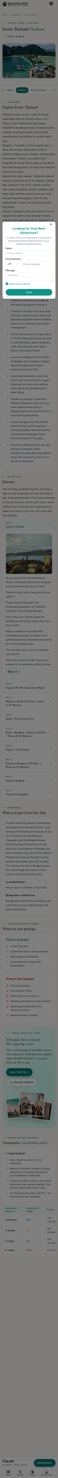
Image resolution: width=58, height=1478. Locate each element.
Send (29, 292)
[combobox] (7, 264)
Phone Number (13, 258)
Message (10, 270)
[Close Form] (51, 224)
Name (9, 248)
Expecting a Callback (19, 283)
